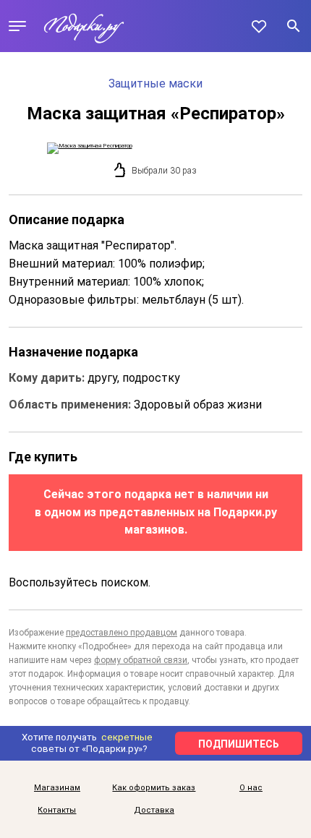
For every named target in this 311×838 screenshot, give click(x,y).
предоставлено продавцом (121, 633)
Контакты (57, 810)
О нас (251, 788)
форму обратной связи (140, 660)
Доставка (154, 810)
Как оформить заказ (153, 788)
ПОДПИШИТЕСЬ (238, 744)
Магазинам (57, 788)
